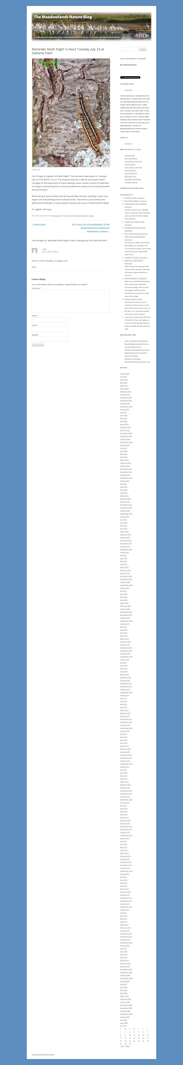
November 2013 (126, 829)
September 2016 (126, 728)
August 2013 (124, 838)
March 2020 (124, 603)
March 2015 (124, 782)
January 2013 (125, 859)
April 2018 (123, 671)
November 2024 (126, 436)
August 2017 (124, 695)
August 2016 (124, 731)
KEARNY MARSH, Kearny (134, 299)
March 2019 (124, 639)
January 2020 (125, 609)
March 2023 (124, 496)
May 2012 (123, 883)
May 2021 (123, 561)
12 (139, 1035)
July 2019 (123, 627)
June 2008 (123, 1023)
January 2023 (125, 502)
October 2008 (125, 1011)
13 (143, 1035)
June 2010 (123, 951)
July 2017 (123, 698)
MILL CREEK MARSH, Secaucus (136, 201)
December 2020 (126, 576)
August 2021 (124, 552)
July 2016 (123, 734)
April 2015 (123, 779)
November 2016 (126, 722)
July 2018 (123, 662)
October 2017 (125, 689)
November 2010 (126, 936)
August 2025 (124, 409)
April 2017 (123, 707)
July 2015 (123, 770)
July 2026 (123, 377)
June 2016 (123, 737)
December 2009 (126, 969)
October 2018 (125, 654)
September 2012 (126, 871)
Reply (34, 267)
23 (125, 1041)
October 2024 (125, 439)
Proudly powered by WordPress (43, 1054)
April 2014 (123, 814)
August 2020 (124, 588)
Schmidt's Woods (131, 182)
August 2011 (124, 910)
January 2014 (125, 823)
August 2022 (124, 516)
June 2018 (123, 665)
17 (130, 1038)
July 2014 (123, 805)
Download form (126, 194)
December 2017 (126, 683)
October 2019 (125, 618)
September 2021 (126, 549)
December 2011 (126, 898)
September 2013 (126, 835)
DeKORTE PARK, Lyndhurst (134, 198)
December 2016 (126, 719)
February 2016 (125, 749)
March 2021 (124, 567)
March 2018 (124, 674)
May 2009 (123, 990)
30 (125, 1044)
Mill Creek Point (130, 176)
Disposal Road (130, 170)
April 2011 (123, 922)
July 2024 (123, 448)
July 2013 (123, 841)
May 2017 (123, 704)
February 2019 (125, 642)
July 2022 (123, 519)
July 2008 (123, 1020)
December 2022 (126, 505)
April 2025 (123, 421)
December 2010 (126, 933)
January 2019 (125, 645)
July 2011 (123, 913)
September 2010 (126, 942)
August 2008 (124, 1017)
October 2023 (125, 475)
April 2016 (123, 743)
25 (134, 1041)
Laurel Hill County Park (133, 161)
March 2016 (124, 746)
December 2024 (126, 433)
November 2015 (126, 758)
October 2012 (125, 868)
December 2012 (126, 862)
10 (130, 1035)
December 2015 (126, 755)
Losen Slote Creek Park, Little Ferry (138, 317)
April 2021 (123, 564)
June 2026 (123, 379)
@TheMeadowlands (128, 65)
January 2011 (125, 930)
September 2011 (126, 907)
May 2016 (123, 740)
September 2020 (126, 585)
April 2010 (123, 957)
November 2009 (126, 972)
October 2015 (125, 761)
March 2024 (124, 460)
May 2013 (123, 847)
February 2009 (125, 999)
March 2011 (124, 925)
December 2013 (126, 826)
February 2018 (125, 677)
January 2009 (125, 1002)
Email (35, 325)
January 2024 (125, 466)
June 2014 (123, 808)
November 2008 (126, 1008)
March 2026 (124, 388)
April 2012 (123, 886)
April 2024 (123, 457)
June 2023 (123, 487)
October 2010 (125, 939)
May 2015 (123, 776)
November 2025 (126, 400)
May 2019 (123, 633)
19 (139, 1038)
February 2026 (125, 391)
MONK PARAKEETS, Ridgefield (136, 278)
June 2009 (123, 987)
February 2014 (125, 820)
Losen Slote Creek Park (133, 167)
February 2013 (125, 856)
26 (139, 1041)
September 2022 (126, 514)
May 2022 (123, 525)
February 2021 (125, 570)
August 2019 (124, 624)
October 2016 (125, 725)
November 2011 (126, 901)
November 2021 (126, 543)
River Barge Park (131, 173)
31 (130, 1044)
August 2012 (124, 874)
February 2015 (125, 785)
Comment (36, 288)
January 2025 (125, 430)
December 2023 (126, 469)
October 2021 (125, 546)
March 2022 (124, 531)
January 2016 (125, 752)
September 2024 (126, 442)
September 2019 (126, 621)
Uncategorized (56, 216)
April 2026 (123, 385)
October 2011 (125, 904)
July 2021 (123, 555)
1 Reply (91, 216)
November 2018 (126, 651)
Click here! (128, 90)
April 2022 (123, 528)
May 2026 (123, 382)
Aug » (127, 1046)
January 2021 (125, 573)
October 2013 (125, 832)
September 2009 (126, 978)
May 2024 (123, 454)
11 (134, 1035)
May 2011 (123, 919)
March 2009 (124, 996)
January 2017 (125, 716)
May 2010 (123, 954)
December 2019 (126, 612)
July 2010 (123, 948)
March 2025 (124, 424)
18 (134, 1038)
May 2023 (123, 490)
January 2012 (125, 895)
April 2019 (123, 636)
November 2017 (126, 686)
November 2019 (126, 615)
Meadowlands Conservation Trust (137, 362)
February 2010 (125, 963)
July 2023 (123, 484)
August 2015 (124, 767)
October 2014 (125, 796)
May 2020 (123, 597)
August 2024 (124, 445)
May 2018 (123, 668)
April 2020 (123, 600)
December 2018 (126, 648)
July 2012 (123, 877)
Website (35, 335)
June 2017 (123, 701)
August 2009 (124, 981)
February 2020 (125, 606)
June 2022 (123, 522)
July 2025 (123, 412)
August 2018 (124, 659)
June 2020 (123, 594)
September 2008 (126, 1014)
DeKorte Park (130, 155)
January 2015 (125, 788)
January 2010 (125, 966)
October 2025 (125, 403)
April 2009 (123, 993)
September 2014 (126, 799)
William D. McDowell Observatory (137, 350)
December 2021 (126, 540)
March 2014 (124, 817)
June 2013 (123, 844)
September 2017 (126, 692)
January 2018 (125, 680)
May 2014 (123, 811)
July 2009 (123, 984)
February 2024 (125, 463)
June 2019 (123, 630)
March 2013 (124, 853)
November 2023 (126, 472)
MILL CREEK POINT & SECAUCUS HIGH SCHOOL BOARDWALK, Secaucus (136, 237)
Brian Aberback (82, 216)
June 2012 (123, 880)
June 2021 (123, 558)
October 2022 (125, 511)
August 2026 (124, 374)
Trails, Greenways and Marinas (136, 341)
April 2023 (123, 493)
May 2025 (123, 418)
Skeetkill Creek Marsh (133, 179)
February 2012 (125, 892)
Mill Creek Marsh (131, 158)
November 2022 (126, 508)
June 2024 (123, 451)
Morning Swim (39, 224)
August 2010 (124, 945)
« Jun (122, 1046)
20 (143, 1038)
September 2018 (126, 656)
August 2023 (124, 481)
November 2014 (126, 793)
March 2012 (124, 889)
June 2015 (123, 773)
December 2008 (126, 1005)
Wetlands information (133, 359)
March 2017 (124, 710)
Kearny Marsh (130, 164)
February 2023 (125, 499)
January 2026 (125, 394)
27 (143, 1041)
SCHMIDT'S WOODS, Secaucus (136, 257)
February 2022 (125, 534)
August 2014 (124, 802)
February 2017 (125, 713)
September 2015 (126, 764)
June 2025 (123, 415)
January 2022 (125, 537)
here (49, 209)
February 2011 (125, 928)
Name (35, 315)
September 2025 (126, 406)
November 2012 (126, 865)
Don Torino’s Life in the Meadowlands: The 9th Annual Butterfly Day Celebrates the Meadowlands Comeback (91, 227)
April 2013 (123, 850)
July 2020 (123, 591)
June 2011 (123, 916)
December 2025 (126, 397)
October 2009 (125, 975)
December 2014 (126, 791)
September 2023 (126, 478)
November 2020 (126, 579)
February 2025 (125, 427)
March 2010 (124, 960)
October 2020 (125, 582)
